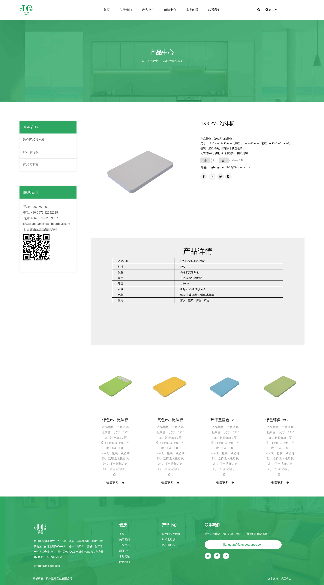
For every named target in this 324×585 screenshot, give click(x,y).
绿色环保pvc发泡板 (280, 420)
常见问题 (192, 9)
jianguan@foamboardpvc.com (243, 544)
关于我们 (126, 9)
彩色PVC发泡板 (34, 139)
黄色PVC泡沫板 (170, 420)
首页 (107, 9)
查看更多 (112, 482)
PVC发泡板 (31, 152)
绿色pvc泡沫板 (115, 420)
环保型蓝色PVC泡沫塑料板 (225, 420)
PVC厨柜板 (31, 164)
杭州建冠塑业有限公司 (59, 578)
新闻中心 (170, 9)
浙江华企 (286, 578)
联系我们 (214, 9)
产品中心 (148, 9)
